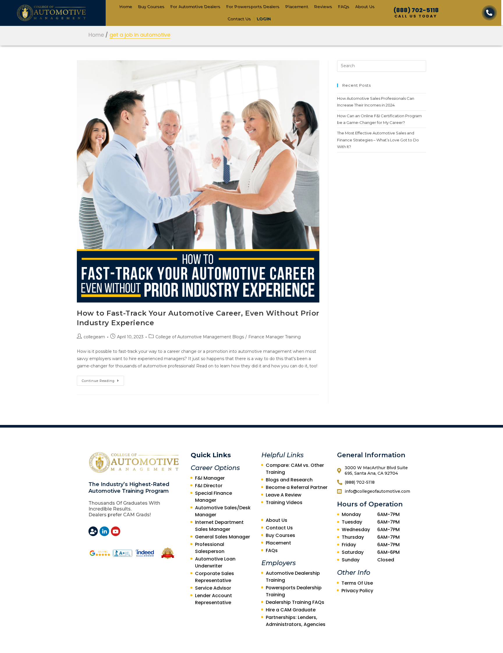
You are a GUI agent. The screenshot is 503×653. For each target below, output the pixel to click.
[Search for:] (381, 65)
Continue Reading (98, 381)
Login (263, 19)
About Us (365, 6)
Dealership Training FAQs (295, 602)
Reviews (323, 6)
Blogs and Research (289, 479)
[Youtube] (115, 531)
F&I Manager (210, 478)
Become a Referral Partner (296, 487)
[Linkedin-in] (104, 531)
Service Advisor (213, 588)
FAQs (343, 6)
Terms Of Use (357, 583)
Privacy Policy (357, 590)
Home (125, 6)
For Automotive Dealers (195, 6)
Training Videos (284, 502)
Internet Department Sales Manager (219, 526)
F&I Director (208, 485)
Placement (297, 6)
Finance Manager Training (274, 336)
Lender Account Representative (213, 599)
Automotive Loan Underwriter (215, 562)
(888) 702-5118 (416, 10)
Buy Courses (151, 6)
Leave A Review (283, 495)
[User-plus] (93, 531)
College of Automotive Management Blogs (199, 336)
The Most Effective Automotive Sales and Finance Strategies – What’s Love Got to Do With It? (378, 140)
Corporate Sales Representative (214, 577)
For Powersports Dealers (253, 6)
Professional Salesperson (209, 548)
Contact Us (239, 19)
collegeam (94, 336)
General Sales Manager (222, 536)
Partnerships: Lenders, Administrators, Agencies (295, 621)
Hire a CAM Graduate (291, 609)
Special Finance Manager (213, 496)
